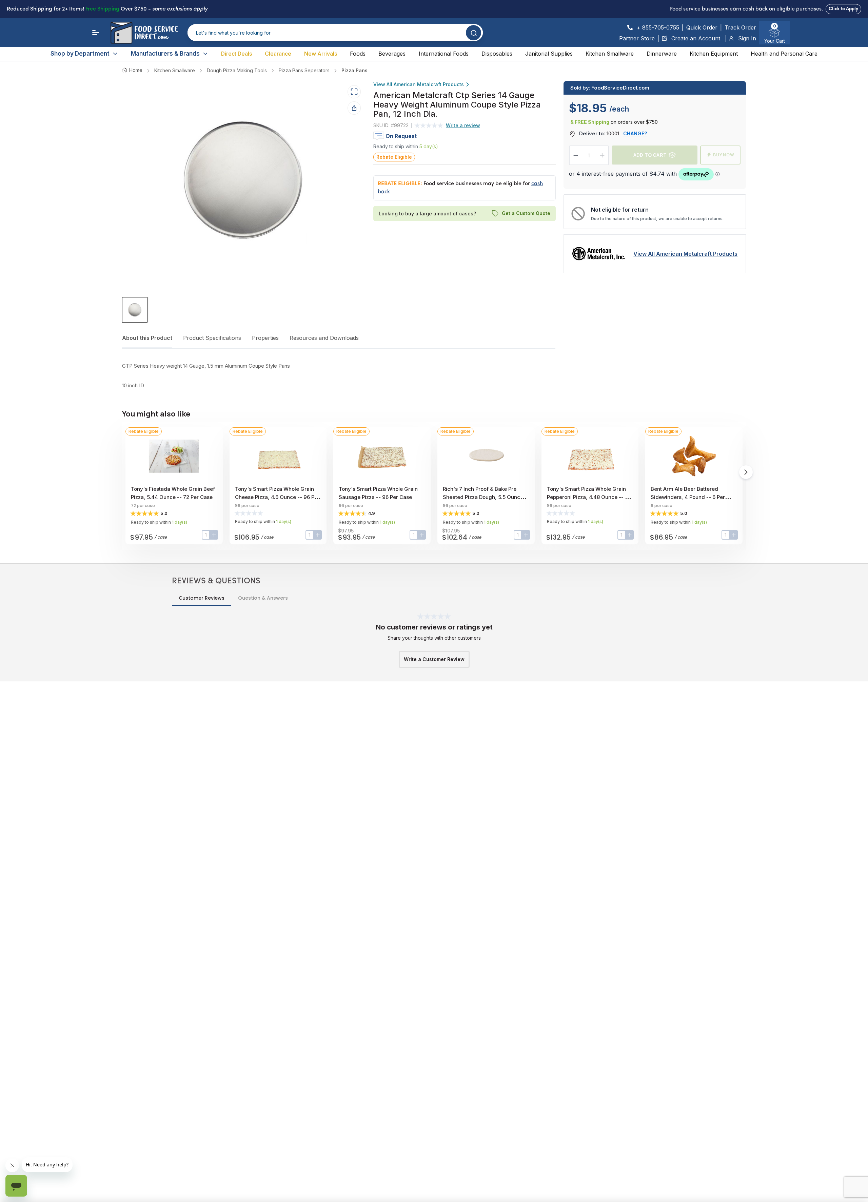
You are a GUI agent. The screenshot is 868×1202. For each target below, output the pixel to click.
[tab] (134, 310)
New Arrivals (320, 53)
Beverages (392, 53)
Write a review (463, 125)
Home (135, 70)
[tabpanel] (338, 376)
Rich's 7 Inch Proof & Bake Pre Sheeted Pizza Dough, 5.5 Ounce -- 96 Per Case (485, 497)
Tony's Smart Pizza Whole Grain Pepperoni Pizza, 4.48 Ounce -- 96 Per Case (589, 497)
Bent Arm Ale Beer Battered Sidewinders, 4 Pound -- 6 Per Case (688, 497)
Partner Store (637, 38)
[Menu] (96, 32)
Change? (635, 133)
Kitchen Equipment (714, 53)
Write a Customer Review (434, 659)
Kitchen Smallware (610, 53)
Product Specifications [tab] (212, 337)
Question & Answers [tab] (263, 598)
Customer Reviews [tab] (201, 598)
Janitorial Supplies (549, 53)
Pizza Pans (354, 70)
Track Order (740, 27)
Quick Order (701, 27)
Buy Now (723, 155)
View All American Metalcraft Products (418, 84)
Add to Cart (650, 155)
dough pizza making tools (237, 70)
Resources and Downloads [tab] (324, 337)
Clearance (278, 53)
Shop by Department (80, 53)
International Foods (444, 53)
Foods (358, 53)
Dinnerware (662, 53)
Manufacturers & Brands (165, 53)
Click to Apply (843, 9)
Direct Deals (236, 53)
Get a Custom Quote (525, 213)
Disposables (496, 53)
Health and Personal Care (784, 53)
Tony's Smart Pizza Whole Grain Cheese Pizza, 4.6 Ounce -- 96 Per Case (277, 497)
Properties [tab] (265, 337)
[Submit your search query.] (473, 32)
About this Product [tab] (147, 337)
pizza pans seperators (304, 70)
